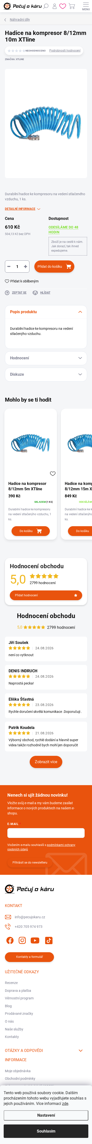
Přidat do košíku (50, 266)
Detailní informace (20, 209)
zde (65, 1103)
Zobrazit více (46, 761)
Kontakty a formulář (29, 957)
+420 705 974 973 (28, 927)
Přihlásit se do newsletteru (30, 862)
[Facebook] (9, 939)
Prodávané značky (19, 1014)
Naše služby (14, 1029)
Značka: (14, 59)
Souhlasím (46, 1131)
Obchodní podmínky (20, 1078)
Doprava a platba (18, 991)
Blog (8, 1006)
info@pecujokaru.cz (30, 917)
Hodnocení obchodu (46, 616)
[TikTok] (48, 939)
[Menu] (86, 6)
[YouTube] (34, 939)
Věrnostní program (19, 998)
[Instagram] (21, 939)
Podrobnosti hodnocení (64, 50)
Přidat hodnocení (26, 595)
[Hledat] (46, 6)
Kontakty (12, 1037)
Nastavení (46, 1115)
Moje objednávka (18, 1071)
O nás (9, 1021)
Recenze (11, 983)
